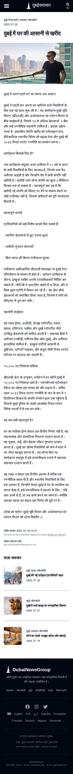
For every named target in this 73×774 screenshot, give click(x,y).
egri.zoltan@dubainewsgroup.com (20, 544)
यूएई (30, 690)
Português (60, 713)
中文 (28, 713)
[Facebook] (27, 706)
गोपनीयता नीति (41, 742)
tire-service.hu (38, 765)
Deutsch (30, 720)
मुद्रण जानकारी (28, 742)
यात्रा (50, 690)
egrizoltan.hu (60, 765)
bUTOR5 (11, 765)
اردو (36, 713)
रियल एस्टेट (61, 690)
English (18, 713)
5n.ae (26, 765)
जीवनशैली (20, 690)
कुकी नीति (53, 742)
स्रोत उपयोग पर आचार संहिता (28, 746)
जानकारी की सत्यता (49, 746)
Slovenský (55, 720)
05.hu (19, 765)
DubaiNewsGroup (32, 669)
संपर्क (18, 742)
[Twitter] (45, 706)
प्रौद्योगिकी (40, 690)
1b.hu (49, 765)
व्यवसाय (9, 690)
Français (17, 720)
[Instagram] (36, 706)
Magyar (42, 720)
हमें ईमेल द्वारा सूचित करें (56, 535)
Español (46, 713)
